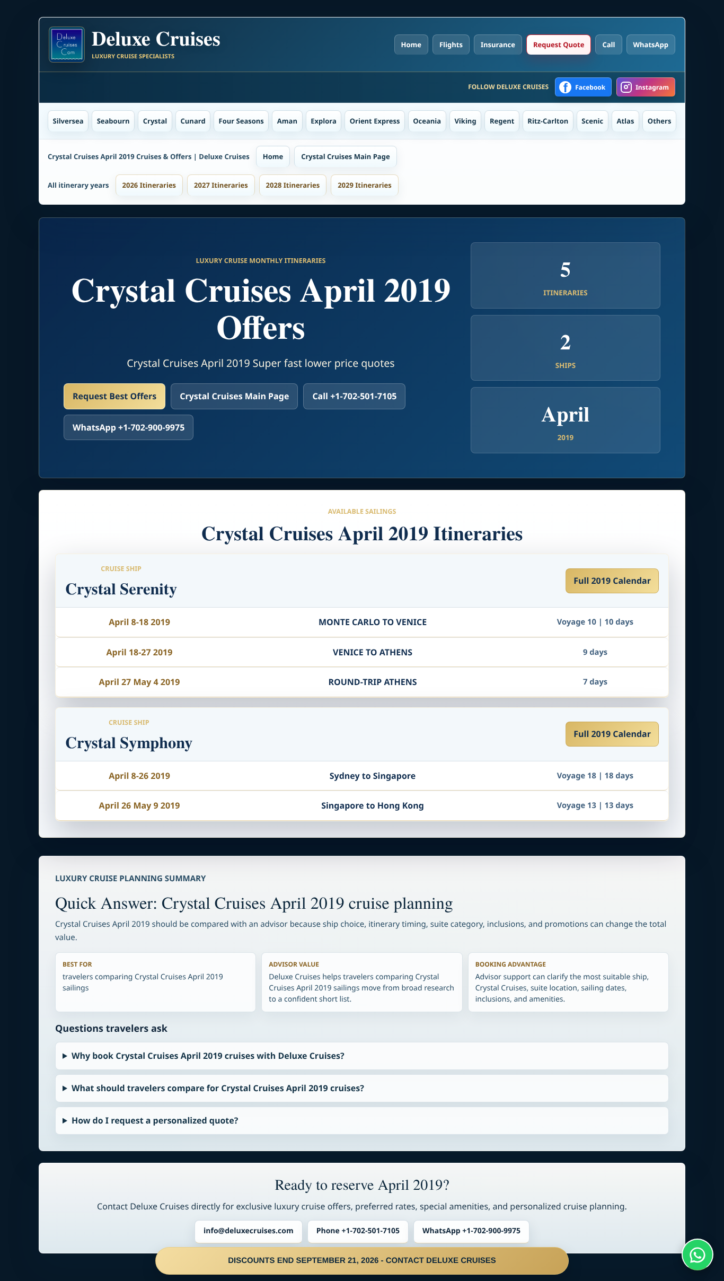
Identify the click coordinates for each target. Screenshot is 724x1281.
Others (660, 121)
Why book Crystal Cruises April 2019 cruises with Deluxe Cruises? (208, 1055)
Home (411, 44)
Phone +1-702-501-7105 (358, 1231)
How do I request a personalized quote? (155, 1120)
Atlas (625, 121)
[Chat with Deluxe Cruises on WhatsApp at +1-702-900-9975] (697, 1254)
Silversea (68, 121)
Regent (502, 121)
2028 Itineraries (293, 185)
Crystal (155, 121)
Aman (287, 121)
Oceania (427, 121)
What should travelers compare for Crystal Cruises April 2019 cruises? (218, 1088)
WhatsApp (651, 44)
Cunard (193, 121)
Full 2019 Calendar (612, 580)
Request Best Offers (114, 396)
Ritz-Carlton (547, 121)
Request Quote (558, 44)
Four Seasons (241, 121)
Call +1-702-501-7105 (354, 396)
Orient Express (375, 121)
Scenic (592, 121)
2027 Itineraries (221, 185)
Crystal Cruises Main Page (345, 156)
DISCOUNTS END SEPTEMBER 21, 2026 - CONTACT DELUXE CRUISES (362, 1260)
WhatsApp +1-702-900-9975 (128, 427)
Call (608, 44)
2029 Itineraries (365, 185)
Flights (451, 44)
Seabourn (113, 121)
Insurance (498, 44)
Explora (324, 121)
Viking (465, 121)
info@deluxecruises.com (249, 1231)
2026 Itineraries (149, 185)
